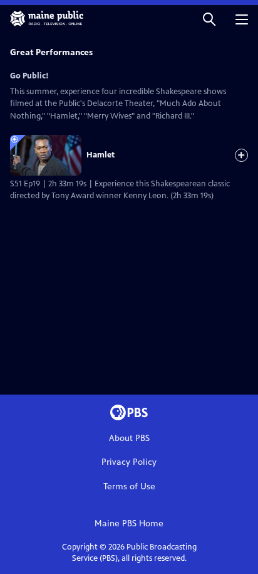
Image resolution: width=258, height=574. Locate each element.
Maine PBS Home (129, 523)
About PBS (129, 438)
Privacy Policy (129, 462)
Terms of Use (129, 486)
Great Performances (51, 52)
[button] (209, 18)
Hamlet (100, 155)
